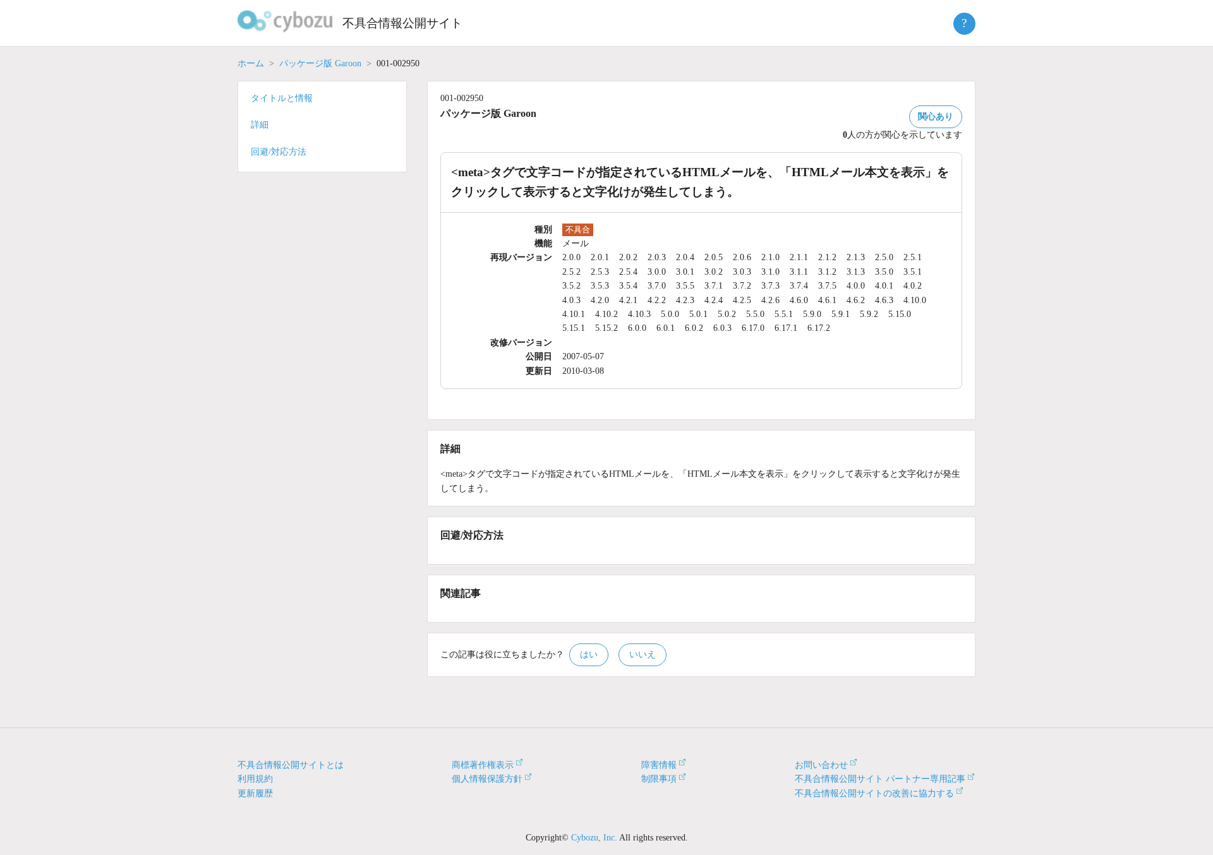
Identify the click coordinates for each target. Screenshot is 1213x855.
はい (589, 654)
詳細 (260, 124)
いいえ (642, 654)
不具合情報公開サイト (402, 23)
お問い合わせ (821, 765)
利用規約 (255, 779)
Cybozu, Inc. (594, 837)
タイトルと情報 (282, 98)
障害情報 (659, 765)
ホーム (251, 63)
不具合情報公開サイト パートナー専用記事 (880, 779)
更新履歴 (255, 793)
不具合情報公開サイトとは (291, 765)
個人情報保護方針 (487, 779)
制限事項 (659, 779)
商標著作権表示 (483, 765)
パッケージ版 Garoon (320, 63)
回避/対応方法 (278, 152)
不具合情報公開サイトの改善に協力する (874, 793)
